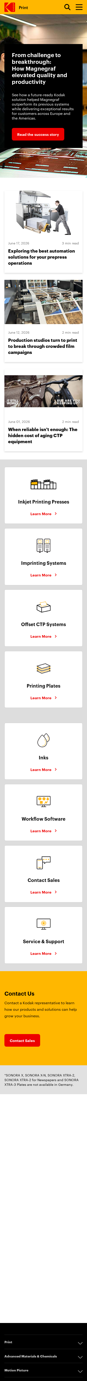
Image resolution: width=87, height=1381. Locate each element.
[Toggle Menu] (77, 7)
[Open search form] (64, 7)
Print (23, 7)
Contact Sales (22, 1040)
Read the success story (38, 134)
